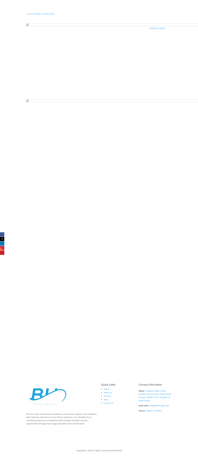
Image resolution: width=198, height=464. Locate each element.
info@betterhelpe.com (159, 405)
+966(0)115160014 (154, 410)
